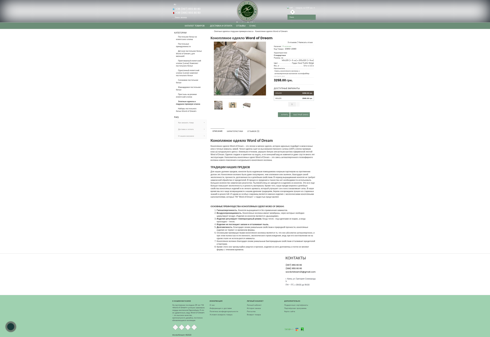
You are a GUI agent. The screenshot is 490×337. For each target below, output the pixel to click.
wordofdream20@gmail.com (301, 271)
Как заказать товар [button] (186, 122)
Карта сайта (289, 311)
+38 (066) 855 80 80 (188, 13)
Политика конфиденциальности (224, 311)
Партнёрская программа (295, 308)
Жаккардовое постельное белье (188, 88)
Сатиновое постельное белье (187, 81)
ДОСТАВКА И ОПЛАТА (221, 25)
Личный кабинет (254, 305)
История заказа (254, 308)
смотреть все (279, 76)
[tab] (190, 123)
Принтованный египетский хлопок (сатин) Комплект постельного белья (188, 63)
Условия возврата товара (221, 314)
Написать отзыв (305, 42)
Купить (284, 115)
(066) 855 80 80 (294, 268)
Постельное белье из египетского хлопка (186, 38)
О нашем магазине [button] (186, 136)
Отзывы (241, 25)
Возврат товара (254, 314)
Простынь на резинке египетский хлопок (186, 95)
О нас (252, 25)
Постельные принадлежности (183, 45)
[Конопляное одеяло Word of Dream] (239, 68)
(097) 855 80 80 (294, 265)
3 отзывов (292, 42)
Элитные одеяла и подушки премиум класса (188, 102)
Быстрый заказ (300, 115)
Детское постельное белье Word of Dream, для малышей (189, 53)
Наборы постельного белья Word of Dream (186, 109)
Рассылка (251, 311)
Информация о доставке (221, 308)
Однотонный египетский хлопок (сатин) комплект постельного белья (187, 73)
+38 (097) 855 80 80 (187, 9)
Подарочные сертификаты (296, 305)
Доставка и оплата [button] (186, 129)
